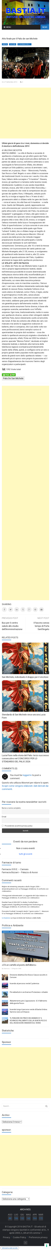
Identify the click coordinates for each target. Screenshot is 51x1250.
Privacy (6, 1237)
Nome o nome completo (11, 808)
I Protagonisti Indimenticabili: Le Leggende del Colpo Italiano (23, 896)
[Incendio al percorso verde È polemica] (5, 986)
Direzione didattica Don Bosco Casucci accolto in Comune (28, 976)
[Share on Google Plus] (29, 609)
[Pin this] (35, 609)
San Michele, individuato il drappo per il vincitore (25, 677)
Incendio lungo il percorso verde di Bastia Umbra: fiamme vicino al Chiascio (28, 1010)
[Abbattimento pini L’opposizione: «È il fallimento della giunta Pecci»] (5, 1003)
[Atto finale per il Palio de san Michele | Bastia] (25, 12)
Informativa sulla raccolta (10, 1248)
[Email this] (41, 609)
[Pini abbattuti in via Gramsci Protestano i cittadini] (5, 994)
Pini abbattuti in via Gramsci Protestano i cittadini (29, 992)
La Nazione (28, 932)
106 (16, 1218)
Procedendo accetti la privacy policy (18, 826)
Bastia (5, 44)
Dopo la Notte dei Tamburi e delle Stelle (27, 918)
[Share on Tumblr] (22, 609)
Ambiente (6, 932)
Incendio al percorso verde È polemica (24, 983)
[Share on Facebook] (4, 609)
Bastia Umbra (19, 932)
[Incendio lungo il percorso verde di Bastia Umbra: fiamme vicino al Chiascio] (5, 1012)
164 (35, 1218)
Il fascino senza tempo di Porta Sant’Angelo (41, 625)
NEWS (44, 27)
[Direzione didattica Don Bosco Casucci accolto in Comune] (5, 977)
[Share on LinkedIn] (16, 609)
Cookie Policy (19, 1237)
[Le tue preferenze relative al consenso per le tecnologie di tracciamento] (46, 1245)
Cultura (12, 44)
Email (4, 817)
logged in (27, 775)
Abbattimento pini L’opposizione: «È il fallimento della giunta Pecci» (28, 1002)
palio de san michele (13, 378)
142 (28, 1218)
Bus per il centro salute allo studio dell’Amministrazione (12, 625)
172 (41, 1218)
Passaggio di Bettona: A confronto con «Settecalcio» (21, 898)
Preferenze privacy (38, 1237)
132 (22, 1218)
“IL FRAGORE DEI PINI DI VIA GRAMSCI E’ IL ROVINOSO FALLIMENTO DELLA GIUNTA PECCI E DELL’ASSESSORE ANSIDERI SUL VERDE (28, 1020)
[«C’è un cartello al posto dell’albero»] (25, 946)
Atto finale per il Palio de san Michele (20, 38)
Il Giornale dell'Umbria (24, 44)
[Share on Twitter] (10, 609)
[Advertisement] (25, 113)
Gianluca (7, 968)
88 (10, 1218)
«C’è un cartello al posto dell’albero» (19, 965)
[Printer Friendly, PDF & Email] (9, 375)
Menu (8, 27)
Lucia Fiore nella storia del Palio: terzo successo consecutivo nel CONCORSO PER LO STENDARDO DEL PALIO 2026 (25, 758)
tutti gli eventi (25, 854)
